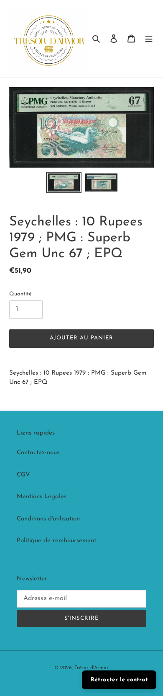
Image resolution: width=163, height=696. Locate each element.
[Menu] (149, 39)
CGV (23, 475)
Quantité (20, 294)
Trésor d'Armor (91, 667)
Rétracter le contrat (119, 680)
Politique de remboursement (56, 541)
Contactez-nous (38, 453)
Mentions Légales (41, 497)
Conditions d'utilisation (48, 519)
